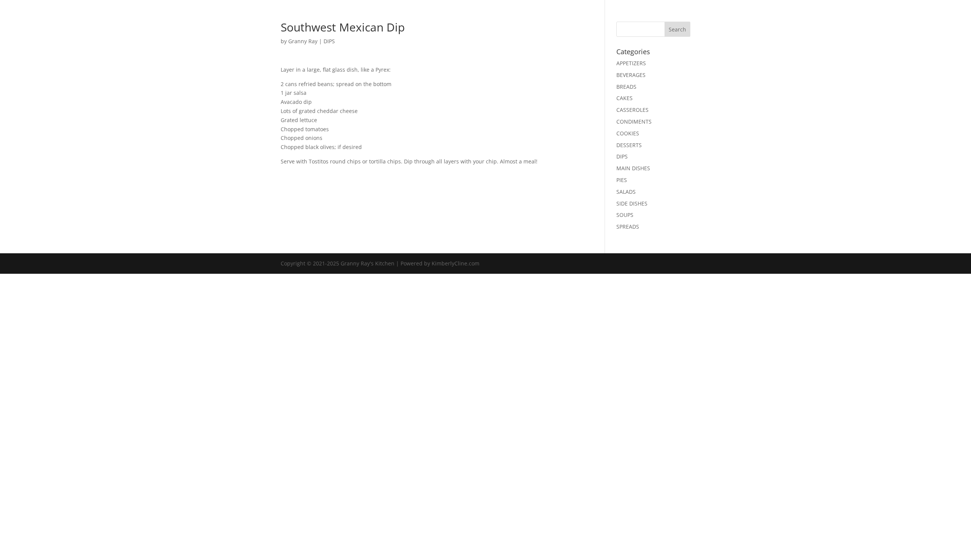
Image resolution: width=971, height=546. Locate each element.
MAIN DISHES (633, 168)
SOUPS (624, 214)
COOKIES (627, 133)
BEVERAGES (631, 74)
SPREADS (627, 226)
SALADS (626, 191)
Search (677, 29)
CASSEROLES (632, 109)
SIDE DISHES (631, 203)
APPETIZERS (631, 63)
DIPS (329, 41)
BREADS (626, 86)
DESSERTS (629, 145)
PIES (621, 180)
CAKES (624, 98)
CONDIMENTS (634, 121)
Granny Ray (302, 41)
